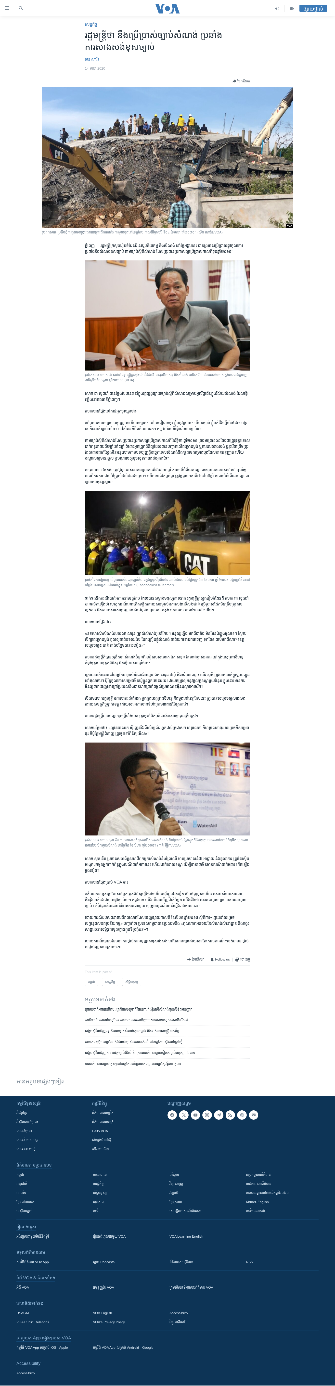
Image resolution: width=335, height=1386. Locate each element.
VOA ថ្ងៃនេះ (24, 1131)
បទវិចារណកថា (255, 1211)
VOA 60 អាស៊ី (26, 1149)
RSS (249, 1262)
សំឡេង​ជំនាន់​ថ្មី (101, 1140)
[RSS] (230, 1115)
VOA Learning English (186, 1236)
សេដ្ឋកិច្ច (91, 24)
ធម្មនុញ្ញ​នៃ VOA (103, 1287)
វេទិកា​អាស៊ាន (100, 1149)
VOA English (102, 1313)
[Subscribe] (253, 1115)
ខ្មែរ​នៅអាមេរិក (25, 1202)
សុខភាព (98, 1202)
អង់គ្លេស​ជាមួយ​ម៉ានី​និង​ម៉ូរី (32, 1236)
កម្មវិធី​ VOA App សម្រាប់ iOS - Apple (42, 1347)
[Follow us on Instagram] (207, 1115)
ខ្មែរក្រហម (175, 1202)
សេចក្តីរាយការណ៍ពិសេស (185, 1211)
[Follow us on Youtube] (195, 1115)
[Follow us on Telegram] (218, 1115)
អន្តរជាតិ (21, 1184)
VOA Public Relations (32, 1322)
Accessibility (178, 1313)
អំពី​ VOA (22, 1287)
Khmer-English (257, 1202)
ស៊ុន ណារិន (92, 59)
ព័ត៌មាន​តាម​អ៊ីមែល (181, 1262)
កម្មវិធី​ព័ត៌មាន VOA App (32, 1262)
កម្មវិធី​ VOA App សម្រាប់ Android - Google (123, 1347)
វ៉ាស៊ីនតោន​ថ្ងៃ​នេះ (27, 1122)
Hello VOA (100, 1131)
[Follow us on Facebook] (172, 1115)
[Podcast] (241, 1115)
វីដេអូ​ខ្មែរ (21, 1113)
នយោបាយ (100, 1175)
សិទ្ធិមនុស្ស (100, 1193)
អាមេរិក (21, 1193)
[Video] (292, 8)
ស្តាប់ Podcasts (104, 1262)
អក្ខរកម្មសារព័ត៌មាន (258, 1175)
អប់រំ (95, 1211)
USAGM (22, 1313)
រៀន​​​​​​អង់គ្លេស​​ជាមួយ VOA (109, 1236)
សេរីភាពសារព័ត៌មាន (258, 1184)
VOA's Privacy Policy (109, 1322)
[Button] (241, 81)
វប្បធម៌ (173, 1193)
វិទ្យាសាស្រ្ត (176, 1184)
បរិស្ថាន (174, 1175)
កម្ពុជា (20, 1175)
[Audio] (277, 8)
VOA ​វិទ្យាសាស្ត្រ (27, 1140)
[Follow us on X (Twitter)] (183, 1115)
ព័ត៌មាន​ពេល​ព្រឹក (103, 1113)
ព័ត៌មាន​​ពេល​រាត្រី (103, 1122)
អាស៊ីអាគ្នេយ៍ (24, 1211)
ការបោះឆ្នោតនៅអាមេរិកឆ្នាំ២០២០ (267, 1193)
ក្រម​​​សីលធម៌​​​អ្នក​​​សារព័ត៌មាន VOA (191, 1287)
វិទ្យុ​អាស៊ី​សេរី (177, 1322)
